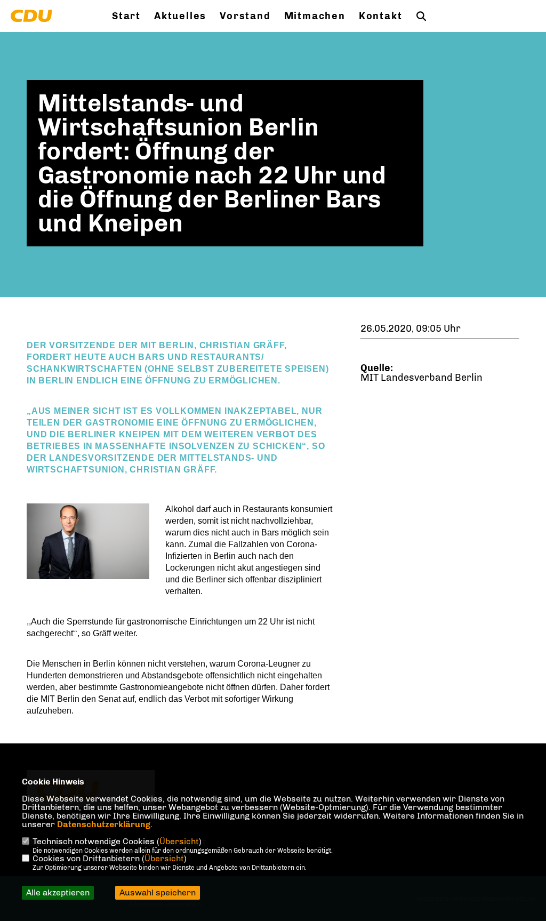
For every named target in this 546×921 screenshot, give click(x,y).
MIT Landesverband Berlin (421, 377)
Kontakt (381, 16)
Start (126, 16)
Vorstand (245, 16)
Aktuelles (180, 16)
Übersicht (179, 841)
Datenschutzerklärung (103, 824)
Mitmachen (315, 16)
